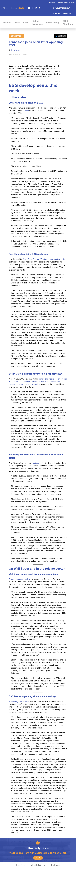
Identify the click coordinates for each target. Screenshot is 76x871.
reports (19, 701)
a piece (35, 462)
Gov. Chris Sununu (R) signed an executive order (44, 259)
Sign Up (37, 858)
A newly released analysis (20, 579)
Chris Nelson (15, 50)
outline (26, 110)
